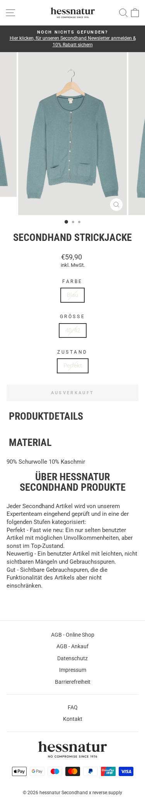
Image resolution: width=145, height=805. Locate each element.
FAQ (73, 707)
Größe (72, 316)
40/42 (72, 330)
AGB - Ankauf (72, 646)
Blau (72, 294)
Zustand (72, 352)
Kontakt (72, 719)
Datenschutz (72, 658)
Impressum (72, 670)
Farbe (72, 281)
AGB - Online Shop (72, 635)
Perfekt (72, 365)
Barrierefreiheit (72, 682)
